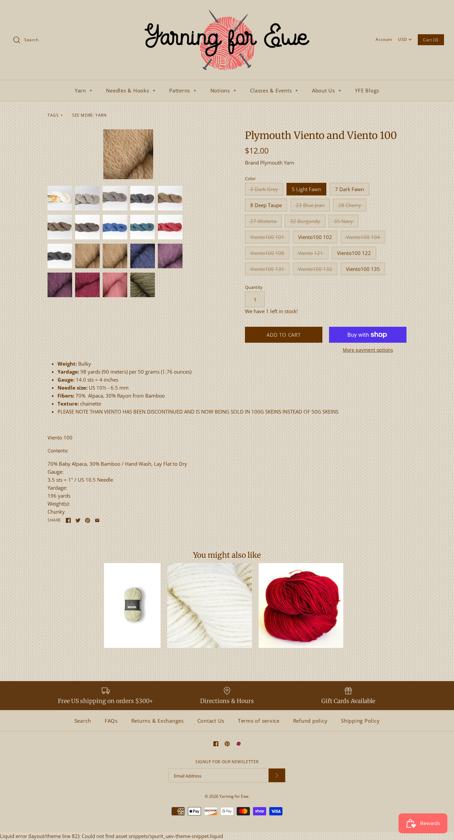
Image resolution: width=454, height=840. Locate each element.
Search (82, 720)
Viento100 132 (315, 269)
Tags (55, 115)
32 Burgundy (305, 221)
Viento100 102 (315, 237)
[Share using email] (97, 520)
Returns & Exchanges (157, 720)
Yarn (84, 90)
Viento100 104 (363, 237)
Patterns (183, 90)
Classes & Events (274, 90)
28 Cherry (349, 205)
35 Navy (343, 221)
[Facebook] (215, 743)
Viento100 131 (267, 269)
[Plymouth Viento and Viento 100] (128, 154)
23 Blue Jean (310, 205)
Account (384, 39)
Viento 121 (310, 253)
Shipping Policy (360, 720)
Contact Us (211, 720)
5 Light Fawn (306, 189)
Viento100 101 (267, 237)
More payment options (368, 350)
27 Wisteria (263, 221)
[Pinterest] (227, 743)
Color (250, 178)
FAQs (111, 720)
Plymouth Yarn (277, 162)
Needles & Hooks (131, 90)
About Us (327, 90)
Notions (223, 90)
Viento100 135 (363, 269)
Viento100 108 (267, 253)
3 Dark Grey (264, 189)
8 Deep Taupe (266, 205)
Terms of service (259, 720)
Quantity (254, 287)
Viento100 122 (354, 253)
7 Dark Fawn (349, 189)
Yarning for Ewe (234, 796)
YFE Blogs (367, 90)
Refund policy (310, 720)
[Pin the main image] (87, 520)
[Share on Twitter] (77, 520)
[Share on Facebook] (68, 520)
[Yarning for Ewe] (227, 10)
